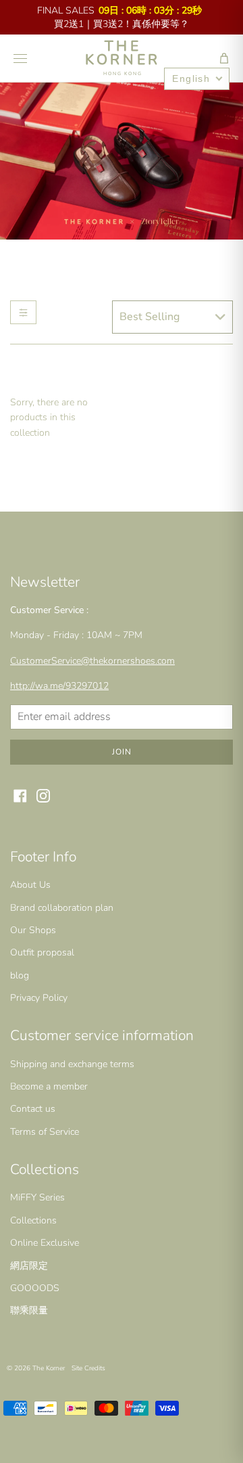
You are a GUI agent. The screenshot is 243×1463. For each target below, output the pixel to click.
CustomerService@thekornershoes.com (92, 660)
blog (19, 975)
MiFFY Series (37, 1197)
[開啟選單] (20, 58)
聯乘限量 (29, 1310)
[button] (224, 58)
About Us (30, 884)
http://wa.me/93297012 (59, 685)
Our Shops (33, 930)
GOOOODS (34, 1288)
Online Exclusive (44, 1242)
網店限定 (29, 1265)
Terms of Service (44, 1131)
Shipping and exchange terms (72, 1064)
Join (122, 751)
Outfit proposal (42, 952)
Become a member (49, 1086)
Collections (33, 1220)
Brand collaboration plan (61, 907)
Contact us (32, 1108)
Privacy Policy (39, 997)
